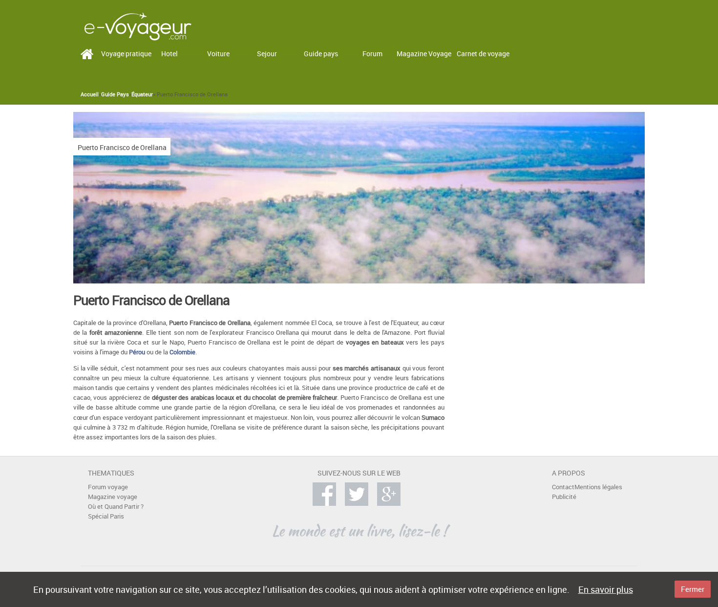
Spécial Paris (106, 516)
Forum (372, 53)
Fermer (692, 589)
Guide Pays (115, 94)
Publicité (564, 497)
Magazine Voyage (424, 53)
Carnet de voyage (483, 53)
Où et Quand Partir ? (116, 506)
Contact (563, 487)
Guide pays (321, 53)
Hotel (169, 53)
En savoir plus (605, 589)
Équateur (142, 94)
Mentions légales (598, 487)
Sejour (267, 53)
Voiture (218, 53)
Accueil (90, 94)
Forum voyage (108, 487)
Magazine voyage (112, 497)
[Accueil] (138, 25)
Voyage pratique (126, 53)
